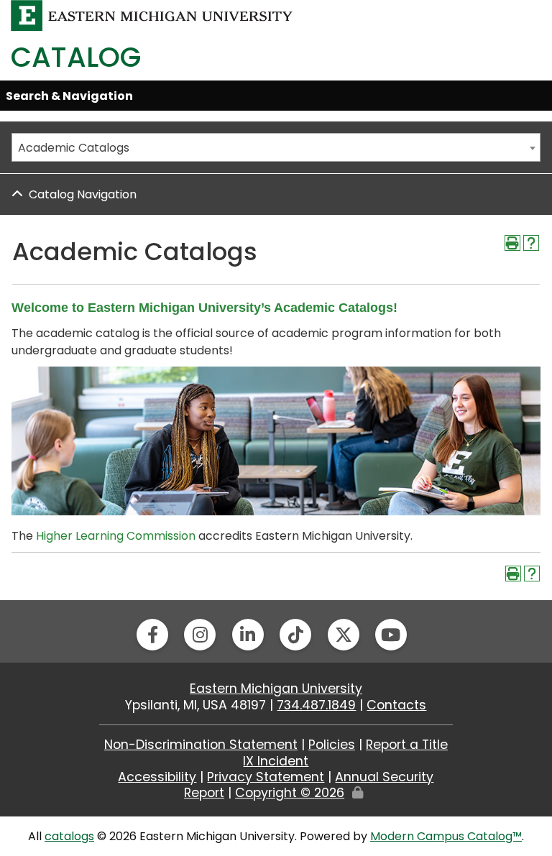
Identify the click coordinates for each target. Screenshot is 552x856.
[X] (343, 634)
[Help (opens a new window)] (531, 243)
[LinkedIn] (248, 634)
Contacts (396, 705)
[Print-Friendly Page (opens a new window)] (512, 243)
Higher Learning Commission (116, 536)
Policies (331, 744)
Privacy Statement (265, 777)
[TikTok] (295, 634)
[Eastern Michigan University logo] (152, 14)
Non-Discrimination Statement (201, 744)
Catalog (76, 57)
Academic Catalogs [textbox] (73, 147)
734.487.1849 (316, 705)
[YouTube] (391, 634)
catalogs (69, 836)
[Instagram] (200, 634)
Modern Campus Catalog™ (446, 836)
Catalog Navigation (83, 194)
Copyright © (289, 792)
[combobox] (276, 147)
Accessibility (157, 777)
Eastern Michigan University (276, 688)
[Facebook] (152, 634)
